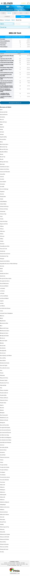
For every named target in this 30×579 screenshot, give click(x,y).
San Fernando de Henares (5, 430)
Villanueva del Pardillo (4, 536)
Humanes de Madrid (4, 286)
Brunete (1, 159)
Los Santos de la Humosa (5, 308)
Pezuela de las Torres (4, 382)
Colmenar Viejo (3, 213)
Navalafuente (2, 348)
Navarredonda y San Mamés (6, 355)
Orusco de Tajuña (3, 365)
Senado (23, 16)
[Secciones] (1, 3)
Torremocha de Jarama (5, 477)
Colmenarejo (2, 211)
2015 (21, 13)
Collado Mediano (3, 201)
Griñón (1, 271)
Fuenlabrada (2, 251)
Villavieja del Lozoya (4, 549)
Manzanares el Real (4, 323)
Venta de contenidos (12, 562)
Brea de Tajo (2, 156)
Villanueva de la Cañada (5, 534)
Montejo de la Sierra (4, 333)
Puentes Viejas (3, 402)
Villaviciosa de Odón (4, 546)
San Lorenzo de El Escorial (5, 432)
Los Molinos (2, 305)
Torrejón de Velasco (4, 469)
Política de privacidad (5, 564)
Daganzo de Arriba (4, 223)
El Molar (1, 238)
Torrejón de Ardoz (3, 464)
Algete (1, 124)
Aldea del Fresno (3, 122)
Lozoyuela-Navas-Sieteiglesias (6, 313)
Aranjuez (2, 134)
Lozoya (1, 310)
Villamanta (2, 529)
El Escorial (2, 236)
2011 (26, 13)
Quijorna (1, 405)
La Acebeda (2, 288)
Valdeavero (2, 487)
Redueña (2, 410)
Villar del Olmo (3, 541)
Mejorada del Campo (4, 328)
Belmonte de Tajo (3, 146)
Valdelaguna (2, 489)
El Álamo (2, 226)
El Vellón (1, 241)
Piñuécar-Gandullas (4, 390)
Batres (1, 141)
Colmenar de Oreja (4, 208)
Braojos (1, 154)
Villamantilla (2, 531)
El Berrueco (2, 231)
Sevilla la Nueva (3, 449)
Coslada (1, 218)
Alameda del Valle (3, 112)
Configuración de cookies (20, 564)
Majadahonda (3, 320)
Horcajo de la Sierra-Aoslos (5, 278)
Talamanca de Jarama (4, 457)
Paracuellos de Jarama (5, 367)
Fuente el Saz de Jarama (5, 253)
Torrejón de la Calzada (4, 467)
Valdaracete (2, 484)
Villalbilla (2, 524)
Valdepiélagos (3, 504)
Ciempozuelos (3, 196)
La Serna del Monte (4, 295)
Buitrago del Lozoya (4, 161)
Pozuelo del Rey (3, 395)
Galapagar (2, 258)
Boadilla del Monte (3, 151)
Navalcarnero (3, 353)
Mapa (24, 9)
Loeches (1, 303)
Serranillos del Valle (4, 447)
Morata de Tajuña (3, 340)
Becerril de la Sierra (4, 144)
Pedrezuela (2, 375)
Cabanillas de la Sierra (4, 166)
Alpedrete (2, 127)
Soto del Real (2, 454)
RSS (20, 565)
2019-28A (9, 13)
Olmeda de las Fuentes (4, 363)
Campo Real (2, 174)
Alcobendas (2, 117)
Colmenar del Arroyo (4, 206)
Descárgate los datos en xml (15, 102)
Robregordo (2, 422)
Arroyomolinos (3, 139)
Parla (1, 370)
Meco (1, 325)
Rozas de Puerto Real (4, 425)
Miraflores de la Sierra (4, 330)
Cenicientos (2, 184)
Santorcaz (2, 445)
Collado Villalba (3, 204)
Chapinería (2, 191)
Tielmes (1, 459)
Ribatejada (2, 412)
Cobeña (1, 199)
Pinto (1, 387)
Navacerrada (2, 345)
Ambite (1, 129)
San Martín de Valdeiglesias (5, 437)
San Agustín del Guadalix (5, 427)
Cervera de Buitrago (4, 189)
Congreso (7, 16)
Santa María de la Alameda (5, 442)
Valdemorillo (2, 497)
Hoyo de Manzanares (4, 283)
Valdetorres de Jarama (4, 507)
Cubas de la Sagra (3, 221)
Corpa (1, 216)
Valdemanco (2, 492)
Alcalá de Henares (3, 114)
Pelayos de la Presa (4, 377)
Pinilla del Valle (3, 385)
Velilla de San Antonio (4, 514)
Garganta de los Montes (5, 261)
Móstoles (2, 343)
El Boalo (1, 233)
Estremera (2, 243)
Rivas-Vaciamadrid (4, 415)
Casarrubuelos (3, 181)
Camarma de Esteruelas (5, 171)
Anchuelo (2, 131)
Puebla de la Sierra (4, 400)
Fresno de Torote (3, 248)
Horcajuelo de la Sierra (4, 281)
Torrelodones (2, 474)
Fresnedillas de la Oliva (4, 246)
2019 (3, 13)
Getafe (1, 268)
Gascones (2, 266)
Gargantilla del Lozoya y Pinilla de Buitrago (8, 263)
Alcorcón (2, 119)
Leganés (1, 300)
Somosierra (2, 452)
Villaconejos (2, 519)
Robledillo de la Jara (4, 417)
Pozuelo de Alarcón (4, 392)
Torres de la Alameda (4, 479)
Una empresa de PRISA (14, 570)
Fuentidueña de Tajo (4, 256)
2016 (15, 13)
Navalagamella (3, 350)
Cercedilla (2, 186)
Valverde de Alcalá (4, 512)
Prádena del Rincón (4, 397)
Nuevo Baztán (3, 360)
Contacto (5, 562)
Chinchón (2, 194)
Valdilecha (2, 509)
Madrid (1, 318)
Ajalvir (1, 109)
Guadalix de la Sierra (4, 273)
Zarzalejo (2, 551)
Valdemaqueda (3, 494)
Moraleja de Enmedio (4, 335)
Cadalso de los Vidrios (4, 169)
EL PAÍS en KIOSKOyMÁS (11, 565)
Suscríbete (23, 3)
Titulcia (1, 462)
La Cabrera (2, 290)
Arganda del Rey (3, 136)
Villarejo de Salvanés (4, 544)
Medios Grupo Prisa (14, 573)
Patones (1, 372)
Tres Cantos (2, 482)
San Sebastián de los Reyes (5, 440)
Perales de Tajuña (3, 380)
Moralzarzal (2, 338)
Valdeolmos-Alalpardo (4, 502)
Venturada (2, 517)
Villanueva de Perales (4, 539)
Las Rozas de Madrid (4, 298)
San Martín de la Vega (4, 435)
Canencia (2, 176)
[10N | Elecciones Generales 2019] (15, 6)
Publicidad (18, 562)
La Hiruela (2, 293)
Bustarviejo (2, 164)
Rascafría (2, 407)
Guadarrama (2, 276)
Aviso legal (23, 562)
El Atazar (2, 228)
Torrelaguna (2, 472)
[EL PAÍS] (8, 3)
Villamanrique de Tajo (4, 526)
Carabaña (2, 179)
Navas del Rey (3, 358)
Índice (18, 565)
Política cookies (12, 564)
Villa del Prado (3, 522)
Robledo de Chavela (4, 420)
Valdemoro (2, 499)
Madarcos (2, 315)
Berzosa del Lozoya (4, 149)
